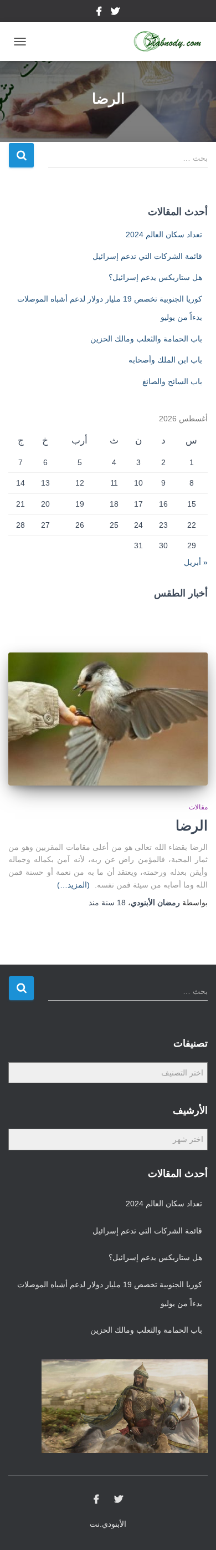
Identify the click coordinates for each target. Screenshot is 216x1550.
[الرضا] (108, 719)
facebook (100, 13)
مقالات (198, 807)
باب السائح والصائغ (172, 381)
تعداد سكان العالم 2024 (164, 234)
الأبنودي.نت (108, 1524)
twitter (115, 13)
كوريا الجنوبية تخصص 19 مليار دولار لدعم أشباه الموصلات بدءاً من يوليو (109, 1294)
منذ (107, 902)
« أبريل (196, 562)
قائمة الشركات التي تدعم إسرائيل (147, 256)
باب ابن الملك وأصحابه (165, 359)
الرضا (192, 825)
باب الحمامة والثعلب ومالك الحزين (146, 338)
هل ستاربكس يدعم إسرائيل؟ (155, 277)
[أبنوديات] (164, 41)
